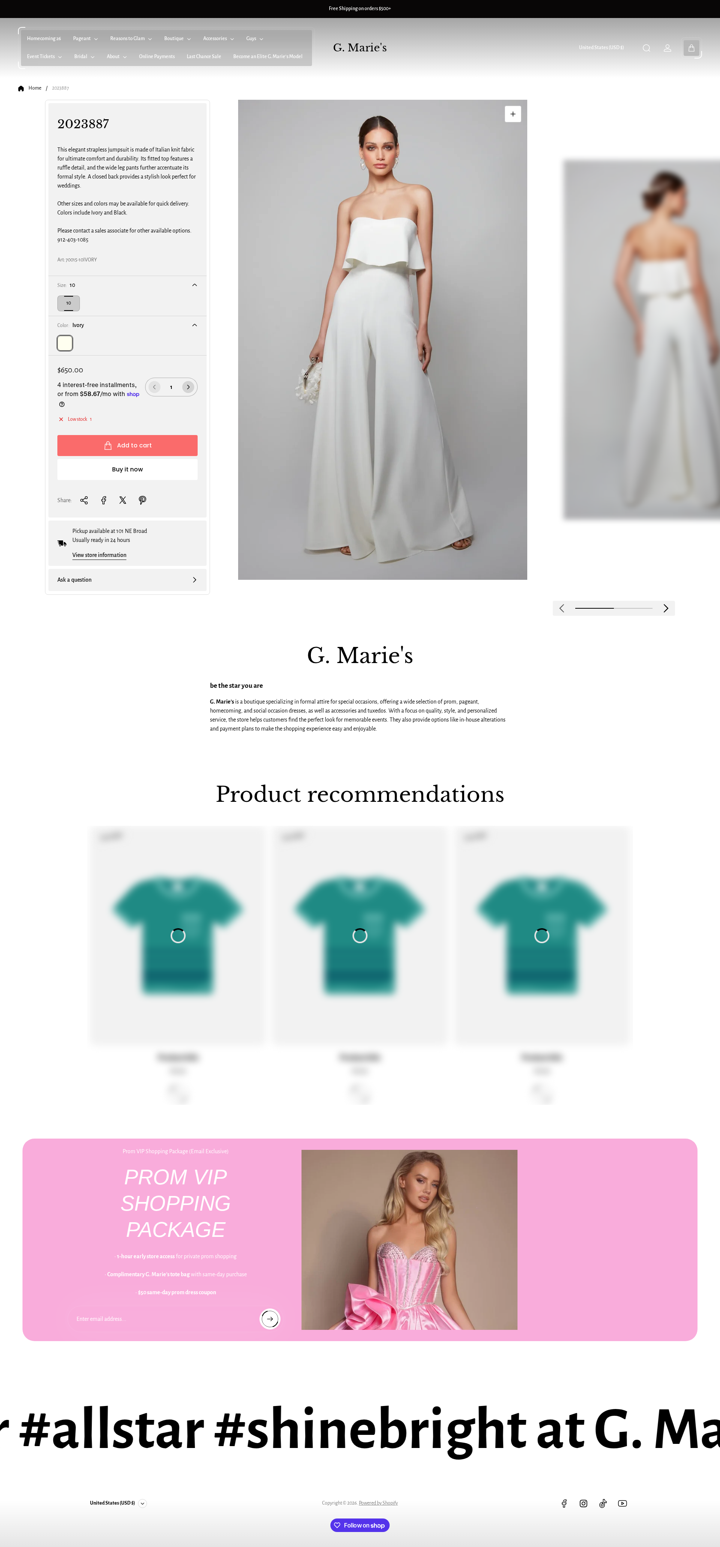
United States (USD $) (601, 47)
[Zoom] (513, 114)
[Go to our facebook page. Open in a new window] (564, 1503)
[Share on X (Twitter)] (123, 500)
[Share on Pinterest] (142, 500)
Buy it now (127, 469)
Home (34, 88)
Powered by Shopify (378, 1503)
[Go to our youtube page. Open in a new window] (622, 1503)
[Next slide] (666, 608)
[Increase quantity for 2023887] (188, 387)
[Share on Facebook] (103, 500)
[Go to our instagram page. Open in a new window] (583, 1503)
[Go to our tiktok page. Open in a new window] (603, 1503)
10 (68, 303)
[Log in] (667, 48)
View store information (99, 555)
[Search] (646, 48)
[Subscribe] (270, 1318)
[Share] (84, 500)
